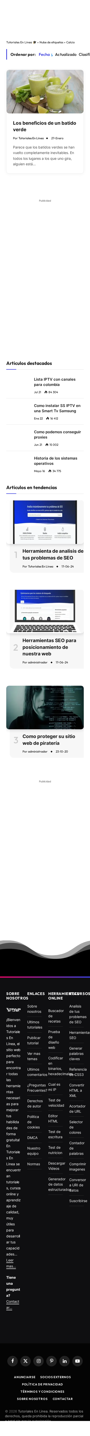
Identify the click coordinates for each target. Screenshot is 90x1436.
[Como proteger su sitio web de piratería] (45, 707)
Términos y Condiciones (42, 1391)
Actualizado (65, 54)
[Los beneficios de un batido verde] (45, 91)
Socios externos (55, 1377)
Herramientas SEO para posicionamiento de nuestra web (49, 647)
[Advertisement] (45, 19)
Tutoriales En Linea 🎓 (21, 42)
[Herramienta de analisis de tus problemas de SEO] (45, 522)
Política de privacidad (42, 1384)
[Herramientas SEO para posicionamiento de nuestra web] (45, 611)
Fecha (44, 54)
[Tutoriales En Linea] (13, 1010)
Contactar (63, 1399)
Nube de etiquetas (51, 42)
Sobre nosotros (32, 1399)
